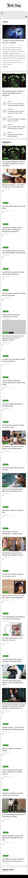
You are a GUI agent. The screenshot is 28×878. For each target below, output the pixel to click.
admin (5, 45)
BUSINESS (9, 132)
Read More (5, 66)
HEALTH (11, 332)
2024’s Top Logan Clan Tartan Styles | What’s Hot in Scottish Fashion (12, 772)
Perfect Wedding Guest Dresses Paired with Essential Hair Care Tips (13, 838)
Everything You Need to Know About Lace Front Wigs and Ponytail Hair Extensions (12, 229)
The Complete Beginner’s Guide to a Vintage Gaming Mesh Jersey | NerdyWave (13, 93)
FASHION (4, 89)
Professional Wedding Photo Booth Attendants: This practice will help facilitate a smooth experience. (14, 706)
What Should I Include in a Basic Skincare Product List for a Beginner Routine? (13, 338)
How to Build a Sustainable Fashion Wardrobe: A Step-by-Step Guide (13, 382)
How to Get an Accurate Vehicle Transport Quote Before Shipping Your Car (15, 105)
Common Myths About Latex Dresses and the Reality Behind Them (12, 682)
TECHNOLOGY (7, 37)
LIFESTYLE (9, 101)
